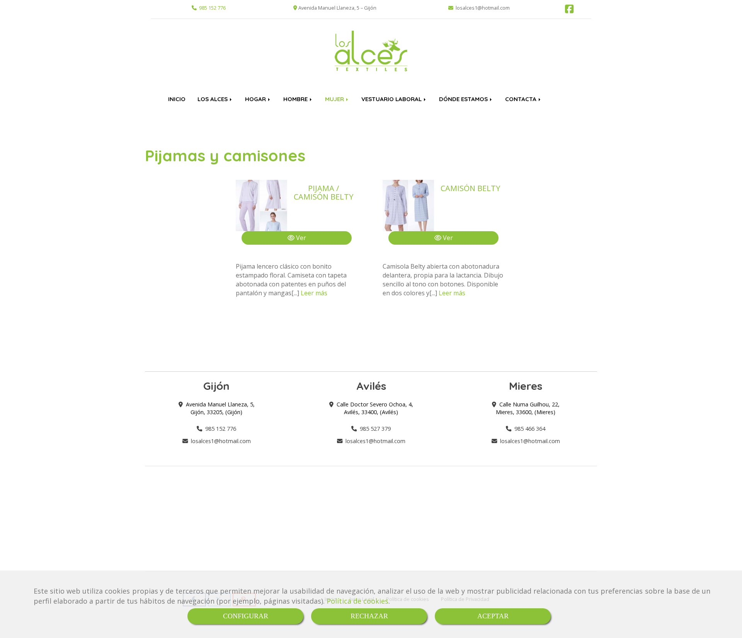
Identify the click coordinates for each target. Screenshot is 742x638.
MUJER (335, 99)
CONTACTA (521, 99)
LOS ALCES (213, 99)
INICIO (177, 99)
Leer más (314, 293)
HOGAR (256, 99)
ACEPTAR (493, 616)
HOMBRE (296, 99)
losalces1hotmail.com (221, 441)
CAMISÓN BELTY (470, 188)
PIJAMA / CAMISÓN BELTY (323, 192)
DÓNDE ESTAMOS (464, 99)
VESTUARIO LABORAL (392, 99)
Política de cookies (357, 601)
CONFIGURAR (245, 616)
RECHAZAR (369, 616)
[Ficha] (261, 205)
